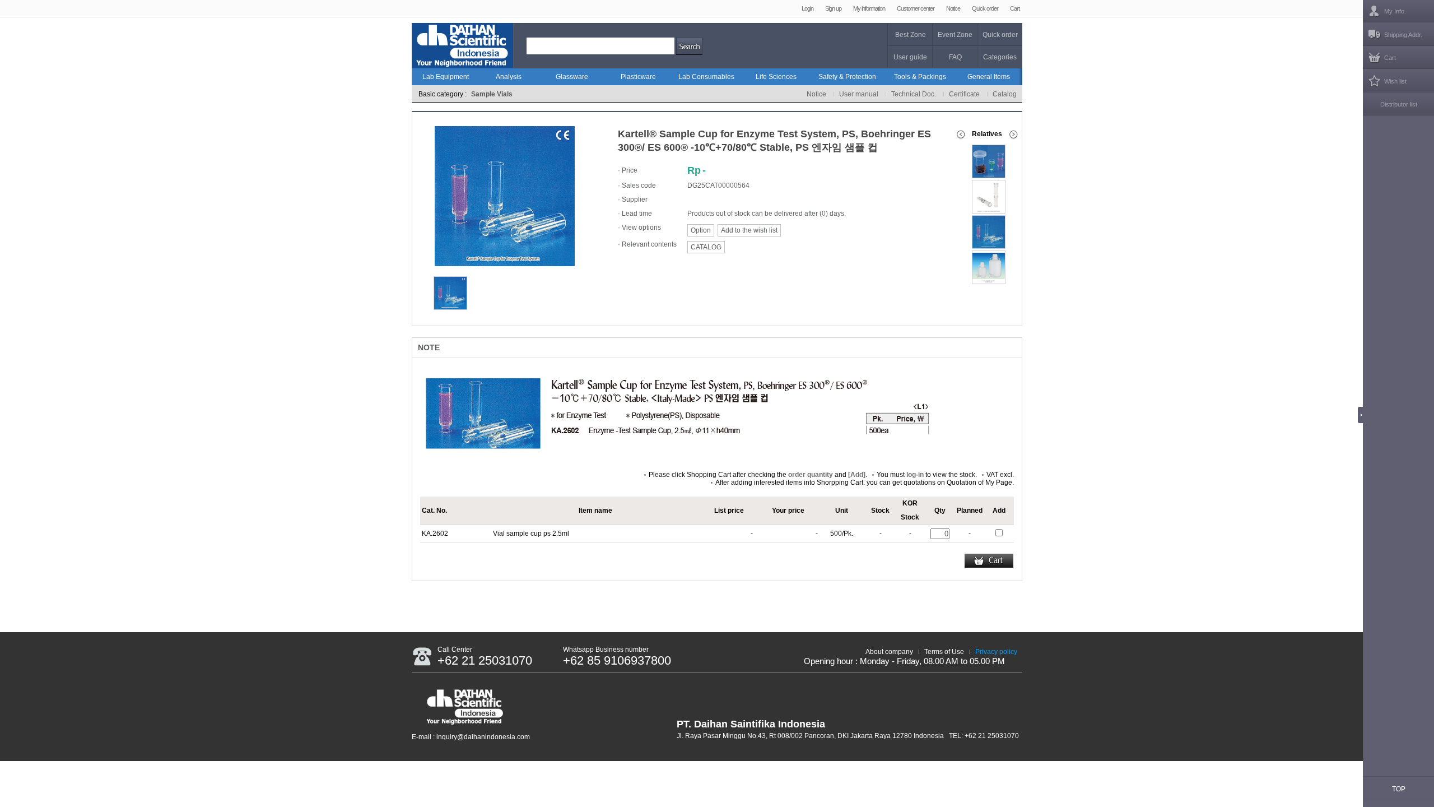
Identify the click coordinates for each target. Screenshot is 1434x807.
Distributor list (1398, 104)
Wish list (1395, 81)
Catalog (1005, 94)
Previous (960, 134)
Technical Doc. (913, 94)
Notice (953, 8)
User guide (910, 57)
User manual (858, 94)
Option (701, 230)
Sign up (833, 8)
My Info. (1395, 11)
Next (1015, 134)
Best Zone (910, 35)
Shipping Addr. (1403, 34)
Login (807, 8)
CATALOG (706, 247)
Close (1363, 415)
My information (869, 8)
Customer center (915, 8)
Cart (1014, 8)
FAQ (955, 57)
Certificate (964, 94)
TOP (1398, 789)
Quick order (985, 8)
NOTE (429, 347)
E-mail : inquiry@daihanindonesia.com (471, 737)
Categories (1000, 57)
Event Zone (955, 35)
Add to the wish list (749, 230)
